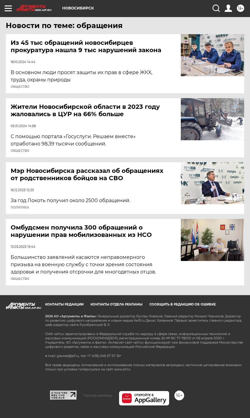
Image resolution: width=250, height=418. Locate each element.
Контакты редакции (64, 304)
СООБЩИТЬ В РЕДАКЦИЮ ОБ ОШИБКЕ (182, 304)
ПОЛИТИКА (20, 207)
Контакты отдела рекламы (116, 304)
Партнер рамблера (97, 395)
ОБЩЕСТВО (20, 86)
